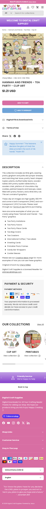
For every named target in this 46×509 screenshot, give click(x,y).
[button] (37, 7)
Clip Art (12, 352)
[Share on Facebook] (15, 136)
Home (4, 30)
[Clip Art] (11, 339)
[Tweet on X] (10, 136)
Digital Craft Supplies (14, 503)
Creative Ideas (21, 258)
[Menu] (42, 7)
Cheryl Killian (7, 78)
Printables (32, 352)
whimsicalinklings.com (12, 272)
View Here (32, 2)
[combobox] (23, 13)
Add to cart (23, 103)
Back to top (23, 387)
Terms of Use (19, 207)
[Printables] (32, 339)
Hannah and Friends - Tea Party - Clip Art (22, 30)
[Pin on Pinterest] (19, 136)
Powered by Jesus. (28, 503)
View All (40, 324)
